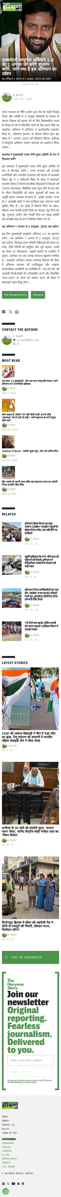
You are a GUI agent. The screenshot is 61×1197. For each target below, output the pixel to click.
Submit (5, 1121)
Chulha (6, 1147)
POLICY (5, 1129)
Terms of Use (31, 1082)
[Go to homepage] (12, 7)
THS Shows (8, 1166)
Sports (6, 1162)
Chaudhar (8, 1143)
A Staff (18, 95)
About (5, 1116)
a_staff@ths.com (28, 340)
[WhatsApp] (17, 312)
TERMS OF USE (9, 1133)
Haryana (38, 295)
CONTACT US (8, 1125)
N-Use (5, 1154)
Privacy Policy (16, 1082)
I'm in (15, 1072)
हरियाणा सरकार (9, 1158)
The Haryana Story (15, 295)
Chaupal (7, 1151)
